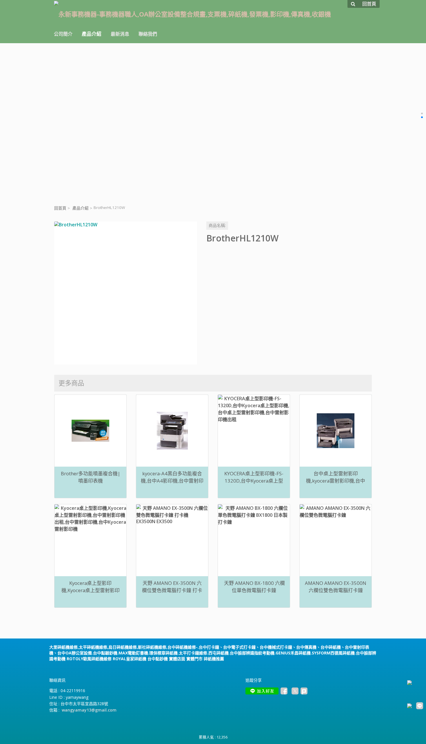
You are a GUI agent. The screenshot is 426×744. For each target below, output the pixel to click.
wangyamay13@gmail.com (89, 710)
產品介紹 (80, 208)
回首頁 (60, 208)
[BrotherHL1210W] (125, 292)
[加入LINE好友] (261, 690)
